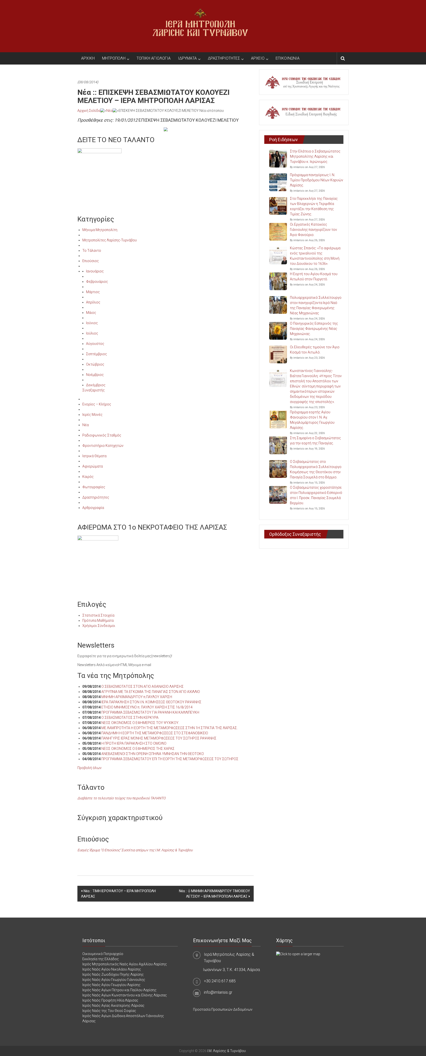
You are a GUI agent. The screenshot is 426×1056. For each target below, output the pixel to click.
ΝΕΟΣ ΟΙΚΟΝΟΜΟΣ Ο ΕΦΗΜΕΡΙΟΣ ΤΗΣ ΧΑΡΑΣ (138, 749)
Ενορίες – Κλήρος (96, 404)
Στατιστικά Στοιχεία (98, 615)
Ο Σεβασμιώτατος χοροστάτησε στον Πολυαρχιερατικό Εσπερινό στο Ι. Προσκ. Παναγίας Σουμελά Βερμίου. (316, 495)
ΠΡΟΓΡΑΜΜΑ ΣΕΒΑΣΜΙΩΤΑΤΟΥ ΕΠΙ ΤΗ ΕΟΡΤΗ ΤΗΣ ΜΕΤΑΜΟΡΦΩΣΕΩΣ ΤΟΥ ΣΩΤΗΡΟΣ (169, 759)
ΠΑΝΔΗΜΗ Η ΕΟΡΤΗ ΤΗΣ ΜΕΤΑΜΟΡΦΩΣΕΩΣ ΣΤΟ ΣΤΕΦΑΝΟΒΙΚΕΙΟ (154, 733)
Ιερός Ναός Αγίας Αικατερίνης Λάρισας (113, 1005)
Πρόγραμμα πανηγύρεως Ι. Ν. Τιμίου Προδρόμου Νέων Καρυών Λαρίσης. (316, 180)
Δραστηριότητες (95, 497)
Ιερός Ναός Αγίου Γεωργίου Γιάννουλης (113, 980)
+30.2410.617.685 (220, 981)
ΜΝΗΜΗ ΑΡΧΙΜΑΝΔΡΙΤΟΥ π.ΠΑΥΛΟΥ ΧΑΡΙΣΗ (136, 697)
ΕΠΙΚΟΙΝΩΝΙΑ (288, 58)
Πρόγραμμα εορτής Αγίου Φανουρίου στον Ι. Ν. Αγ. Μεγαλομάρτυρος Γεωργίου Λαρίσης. (312, 420)
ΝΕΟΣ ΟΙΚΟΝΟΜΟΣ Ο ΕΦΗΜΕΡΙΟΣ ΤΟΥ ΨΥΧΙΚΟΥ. (140, 723)
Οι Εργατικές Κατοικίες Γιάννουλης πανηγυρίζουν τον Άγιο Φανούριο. (313, 229)
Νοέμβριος (95, 375)
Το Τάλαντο (91, 250)
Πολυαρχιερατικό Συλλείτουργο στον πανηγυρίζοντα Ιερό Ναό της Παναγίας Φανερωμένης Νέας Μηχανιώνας (315, 305)
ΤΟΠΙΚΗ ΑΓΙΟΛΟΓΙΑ (154, 58)
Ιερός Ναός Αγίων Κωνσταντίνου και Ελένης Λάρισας (124, 995)
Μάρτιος (93, 292)
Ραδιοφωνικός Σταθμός (101, 435)
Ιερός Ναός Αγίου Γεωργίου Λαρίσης (111, 985)
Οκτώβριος (95, 364)
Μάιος (91, 313)
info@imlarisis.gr (218, 992)
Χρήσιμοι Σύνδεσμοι (98, 626)
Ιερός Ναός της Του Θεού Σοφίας (109, 1011)
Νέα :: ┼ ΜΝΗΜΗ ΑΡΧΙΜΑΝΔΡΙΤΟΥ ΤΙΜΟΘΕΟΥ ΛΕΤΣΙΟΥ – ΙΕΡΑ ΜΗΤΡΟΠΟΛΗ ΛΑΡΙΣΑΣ (214, 893)
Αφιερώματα (92, 466)
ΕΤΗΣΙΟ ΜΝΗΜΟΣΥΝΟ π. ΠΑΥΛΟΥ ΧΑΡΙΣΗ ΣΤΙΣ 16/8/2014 (147, 707)
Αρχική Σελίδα (88, 111)
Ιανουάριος (95, 271)
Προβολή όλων (89, 768)
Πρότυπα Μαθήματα (98, 620)
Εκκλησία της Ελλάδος (100, 959)
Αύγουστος (95, 344)
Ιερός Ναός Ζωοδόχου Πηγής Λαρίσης (113, 974)
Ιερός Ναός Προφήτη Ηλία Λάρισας (110, 1000)
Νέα (109, 111)
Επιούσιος (90, 261)
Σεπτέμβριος (96, 354)
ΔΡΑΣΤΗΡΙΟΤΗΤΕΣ (224, 58)
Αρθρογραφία (93, 508)
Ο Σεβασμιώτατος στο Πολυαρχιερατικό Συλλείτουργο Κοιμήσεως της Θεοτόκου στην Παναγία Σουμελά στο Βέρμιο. (315, 469)
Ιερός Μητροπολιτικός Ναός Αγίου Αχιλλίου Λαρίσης (124, 964)
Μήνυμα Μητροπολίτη (99, 230)
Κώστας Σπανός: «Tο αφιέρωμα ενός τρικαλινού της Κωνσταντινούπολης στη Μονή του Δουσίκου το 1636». (315, 256)
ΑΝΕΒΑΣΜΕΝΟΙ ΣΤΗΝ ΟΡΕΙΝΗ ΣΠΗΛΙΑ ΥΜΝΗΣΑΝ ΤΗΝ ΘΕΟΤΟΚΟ (152, 754)
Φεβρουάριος (97, 282)
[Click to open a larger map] (298, 954)
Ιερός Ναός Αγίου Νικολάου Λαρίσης (111, 969)
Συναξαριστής (93, 390)
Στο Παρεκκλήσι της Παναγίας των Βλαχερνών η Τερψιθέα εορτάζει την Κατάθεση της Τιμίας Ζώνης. (314, 206)
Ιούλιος (92, 333)
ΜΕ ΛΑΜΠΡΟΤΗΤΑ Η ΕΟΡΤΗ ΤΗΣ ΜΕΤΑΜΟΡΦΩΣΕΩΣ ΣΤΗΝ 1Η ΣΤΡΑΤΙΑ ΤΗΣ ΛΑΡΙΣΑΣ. (169, 728)
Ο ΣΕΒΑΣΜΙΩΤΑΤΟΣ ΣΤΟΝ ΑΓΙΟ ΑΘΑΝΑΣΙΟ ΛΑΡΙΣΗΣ (142, 686)
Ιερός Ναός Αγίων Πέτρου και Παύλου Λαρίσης (119, 990)
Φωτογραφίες (93, 487)
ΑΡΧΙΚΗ (88, 58)
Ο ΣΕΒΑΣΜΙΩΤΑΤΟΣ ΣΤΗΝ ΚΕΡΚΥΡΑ (130, 718)
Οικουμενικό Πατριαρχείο (102, 954)
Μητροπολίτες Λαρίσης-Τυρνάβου (109, 240)
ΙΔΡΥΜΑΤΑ (187, 58)
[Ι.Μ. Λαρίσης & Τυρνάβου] (200, 26)
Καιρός (88, 477)
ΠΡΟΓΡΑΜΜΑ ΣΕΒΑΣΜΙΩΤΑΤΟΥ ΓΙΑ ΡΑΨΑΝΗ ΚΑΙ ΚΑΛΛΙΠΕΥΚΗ (150, 712)
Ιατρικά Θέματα (94, 456)
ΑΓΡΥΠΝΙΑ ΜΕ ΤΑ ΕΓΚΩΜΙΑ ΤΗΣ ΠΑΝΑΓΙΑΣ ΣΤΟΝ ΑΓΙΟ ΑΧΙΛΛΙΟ (150, 692)
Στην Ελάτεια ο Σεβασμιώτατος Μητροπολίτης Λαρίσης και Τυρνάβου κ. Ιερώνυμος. (315, 156)
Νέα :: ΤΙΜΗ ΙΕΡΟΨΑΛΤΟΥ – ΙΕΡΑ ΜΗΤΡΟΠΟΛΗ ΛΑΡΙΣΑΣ (118, 893)
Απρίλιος (93, 302)
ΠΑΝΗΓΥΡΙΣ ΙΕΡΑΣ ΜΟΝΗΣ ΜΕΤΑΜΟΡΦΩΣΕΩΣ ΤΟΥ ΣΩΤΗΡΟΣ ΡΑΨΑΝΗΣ (158, 738)
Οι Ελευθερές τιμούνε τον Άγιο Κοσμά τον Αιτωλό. (314, 349)
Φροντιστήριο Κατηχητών (103, 446)
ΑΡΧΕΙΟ (258, 58)
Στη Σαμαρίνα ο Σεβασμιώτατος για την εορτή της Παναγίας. (315, 440)
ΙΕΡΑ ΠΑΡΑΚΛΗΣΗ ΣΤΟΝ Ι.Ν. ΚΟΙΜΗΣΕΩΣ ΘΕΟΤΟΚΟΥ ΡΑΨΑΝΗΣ (151, 702)
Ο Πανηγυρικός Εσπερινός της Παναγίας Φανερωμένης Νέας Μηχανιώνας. (314, 328)
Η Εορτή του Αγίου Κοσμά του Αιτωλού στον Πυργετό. (313, 276)
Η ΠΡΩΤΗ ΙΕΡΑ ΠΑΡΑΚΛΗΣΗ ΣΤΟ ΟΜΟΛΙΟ (133, 743)
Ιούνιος (92, 323)
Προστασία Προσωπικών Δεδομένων (222, 1009)
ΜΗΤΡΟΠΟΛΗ (113, 58)
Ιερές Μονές (92, 415)
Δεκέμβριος (96, 385)
